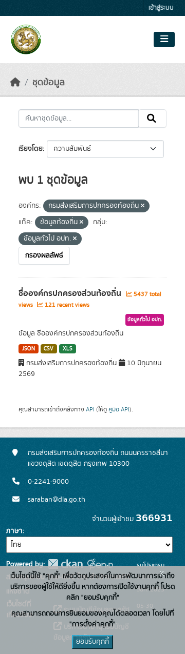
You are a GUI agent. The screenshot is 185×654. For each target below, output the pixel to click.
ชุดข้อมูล (48, 82)
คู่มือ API (119, 409)
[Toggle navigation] (164, 39)
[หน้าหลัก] (15, 82)
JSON (28, 349)
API (90, 409)
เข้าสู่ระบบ (161, 8)
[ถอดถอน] (142, 206)
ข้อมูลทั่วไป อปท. (144, 319)
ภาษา (14, 531)
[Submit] (152, 118)
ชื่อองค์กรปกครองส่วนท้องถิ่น (70, 293)
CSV (48, 349)
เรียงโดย (30, 149)
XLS (67, 349)
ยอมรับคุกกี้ (92, 642)
